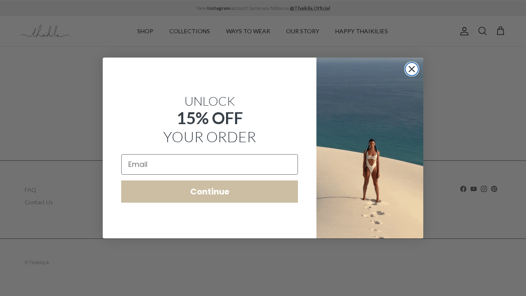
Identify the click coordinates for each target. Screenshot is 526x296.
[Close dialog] (411, 69)
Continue (209, 191)
